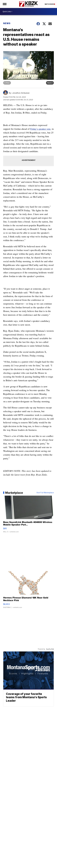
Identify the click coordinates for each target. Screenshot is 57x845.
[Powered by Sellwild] (50, 649)
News (6, 23)
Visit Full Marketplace (45, 493)
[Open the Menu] (4, 4)
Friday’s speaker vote (40, 128)
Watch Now (49, 4)
